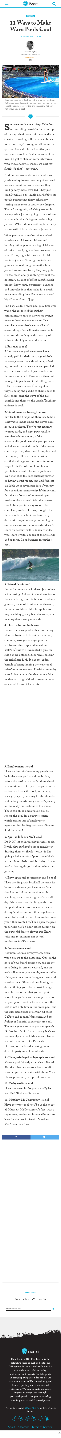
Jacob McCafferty (30, 51)
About (11, 1427)
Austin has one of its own (29, 157)
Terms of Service (42, 1427)
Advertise (23, 1427)
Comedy (30, 16)
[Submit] (53, 1308)
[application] (30, 565)
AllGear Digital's (32, 1408)
